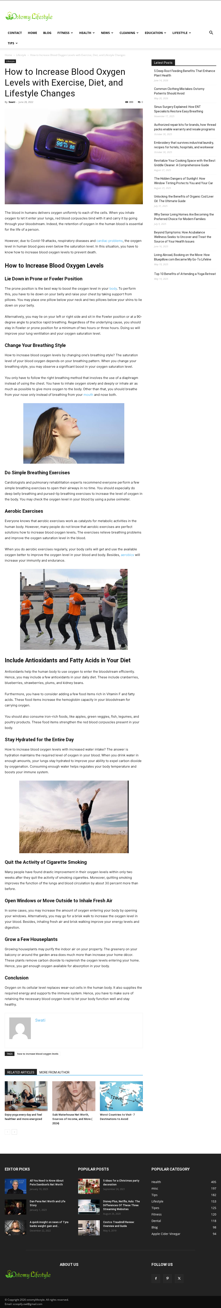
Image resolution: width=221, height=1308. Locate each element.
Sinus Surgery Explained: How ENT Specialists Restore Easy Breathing (178, 109)
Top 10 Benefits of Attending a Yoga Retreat (185, 274)
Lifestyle (180, 33)
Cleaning (127, 33)
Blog (47, 33)
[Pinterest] (167, 1278)
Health (85, 33)
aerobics (127, 555)
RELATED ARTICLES (20, 1072)
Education (154, 33)
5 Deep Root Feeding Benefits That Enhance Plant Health (184, 73)
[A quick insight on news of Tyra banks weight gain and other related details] (15, 1227)
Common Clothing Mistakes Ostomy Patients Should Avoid (179, 91)
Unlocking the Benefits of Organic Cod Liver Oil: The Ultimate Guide (184, 199)
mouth (88, 395)
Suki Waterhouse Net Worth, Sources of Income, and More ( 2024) (72, 1119)
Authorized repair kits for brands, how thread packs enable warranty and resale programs (185, 127)
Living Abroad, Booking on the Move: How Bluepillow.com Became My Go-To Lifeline (182, 257)
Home (32, 33)
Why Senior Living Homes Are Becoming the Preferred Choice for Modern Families (184, 217)
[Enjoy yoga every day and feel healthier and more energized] (26, 1096)
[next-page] (14, 1132)
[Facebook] (156, 1278)
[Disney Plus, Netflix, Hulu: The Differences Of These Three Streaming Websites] (89, 1207)
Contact (15, 33)
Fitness (63, 33)
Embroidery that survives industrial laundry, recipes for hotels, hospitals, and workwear (184, 145)
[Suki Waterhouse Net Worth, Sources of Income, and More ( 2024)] (73, 1096)
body (113, 288)
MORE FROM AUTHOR (54, 1072)
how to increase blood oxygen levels (37, 1053)
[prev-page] (7, 1132)
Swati (12, 102)
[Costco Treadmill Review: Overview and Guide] (89, 1227)
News (105, 33)
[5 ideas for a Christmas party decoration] (89, 1186)
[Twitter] (179, 1278)
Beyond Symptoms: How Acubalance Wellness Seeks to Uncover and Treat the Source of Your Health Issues (182, 237)
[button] (211, 33)
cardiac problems (109, 241)
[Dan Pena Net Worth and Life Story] (15, 1207)
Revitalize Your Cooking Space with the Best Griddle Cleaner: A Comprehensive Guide (184, 163)
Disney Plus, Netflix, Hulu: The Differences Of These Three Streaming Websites (121, 1205)
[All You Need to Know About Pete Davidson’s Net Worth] (15, 1186)
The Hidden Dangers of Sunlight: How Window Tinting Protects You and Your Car (183, 181)
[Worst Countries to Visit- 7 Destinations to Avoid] (121, 1096)
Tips (11, 43)
